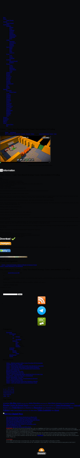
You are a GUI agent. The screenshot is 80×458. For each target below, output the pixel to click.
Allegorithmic (12, 69)
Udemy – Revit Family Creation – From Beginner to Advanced (21, 378)
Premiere (11, 44)
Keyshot (8, 79)
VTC (7, 116)
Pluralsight (8, 90)
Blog (4, 17)
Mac (17, 343)
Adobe (8, 40)
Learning (23, 134)
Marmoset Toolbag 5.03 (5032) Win (15, 373)
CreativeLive (9, 106)
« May (4, 396)
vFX (29, 410)
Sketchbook (12, 34)
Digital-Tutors (12, 92)
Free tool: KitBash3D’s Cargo (13, 425)
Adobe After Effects (24, 403)
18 (13, 391)
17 (11, 391)
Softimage (11, 30)
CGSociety (9, 103)
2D (6, 134)
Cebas (10, 71)
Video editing (34, 410)
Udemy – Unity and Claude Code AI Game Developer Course (21, 382)
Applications (6, 24)
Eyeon (7, 54)
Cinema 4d (9, 72)
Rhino (7, 86)
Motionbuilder (12, 35)
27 (5, 394)
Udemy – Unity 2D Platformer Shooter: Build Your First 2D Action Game (24, 374)
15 (8, 391)
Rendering (53, 407)
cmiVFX (8, 96)
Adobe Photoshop (34, 403)
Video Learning (44, 410)
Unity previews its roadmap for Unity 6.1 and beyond (19, 421)
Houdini (8, 75)
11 (13, 389)
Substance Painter (64, 407)
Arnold (11, 66)
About (4, 123)
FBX (54, 405)
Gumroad (8, 100)
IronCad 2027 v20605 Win (13, 370)
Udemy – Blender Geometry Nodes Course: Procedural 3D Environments (24, 363)
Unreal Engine (9, 83)
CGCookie (9, 107)
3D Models (6, 118)
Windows (18, 346)
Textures (5, 117)
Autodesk (8, 26)
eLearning (51, 405)
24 (11, 392)
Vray (52, 410)
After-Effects (12, 43)
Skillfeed (8, 111)
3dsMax (11, 27)
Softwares (14, 341)
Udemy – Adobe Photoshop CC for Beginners (11, 266)
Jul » (8, 396)
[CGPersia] (13, 257)
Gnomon (8, 99)
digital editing (32, 405)
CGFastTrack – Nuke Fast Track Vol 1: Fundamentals (19, 375)
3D (13, 338)
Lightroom (10, 407)
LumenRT (11, 58)
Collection (11, 348)
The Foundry (9, 47)
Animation (59, 403)
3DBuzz (8, 109)
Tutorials (5, 89)
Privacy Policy (9, 124)
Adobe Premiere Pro (44, 403)
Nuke (10, 51)
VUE (10, 55)
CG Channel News (15, 414)
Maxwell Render (13, 61)
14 (7, 391)
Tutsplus (8, 114)
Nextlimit (8, 59)
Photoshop (12, 41)
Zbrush (8, 88)
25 (13, 392)
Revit (10, 38)
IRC (7, 126)
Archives (5, 120)
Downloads (17, 134)
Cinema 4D (14, 405)
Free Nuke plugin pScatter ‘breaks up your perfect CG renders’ (21, 418)
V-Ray (11, 65)
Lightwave (9, 76)
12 (4, 391)
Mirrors (23, 407)
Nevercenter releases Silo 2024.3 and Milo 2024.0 (18, 427)
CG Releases (10, 134)
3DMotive (8, 104)
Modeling (28, 407)
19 (4, 392)
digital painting (38, 405)
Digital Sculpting (46, 405)
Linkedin (8, 95)
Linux (17, 342)
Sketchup (8, 78)
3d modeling (6, 403)
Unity (55, 134)
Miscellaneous (12, 355)
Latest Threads (10, 20)
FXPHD (8, 97)
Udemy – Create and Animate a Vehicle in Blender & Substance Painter (19, 265)
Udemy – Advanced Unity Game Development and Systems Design (23, 368)
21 (7, 392)
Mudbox (11, 33)
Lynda (7, 93)
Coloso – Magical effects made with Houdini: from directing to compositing (25, 365)
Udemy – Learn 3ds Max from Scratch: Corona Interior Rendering (22, 367)
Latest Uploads (10, 23)
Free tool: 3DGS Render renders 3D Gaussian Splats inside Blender (23, 420)
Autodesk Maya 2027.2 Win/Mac (14, 364)
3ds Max (13, 403)
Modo (10, 48)
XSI (7, 85)
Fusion (11, 57)
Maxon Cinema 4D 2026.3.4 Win (14, 380)
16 (10, 391)
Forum (4, 19)
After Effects (51, 403)
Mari (10, 50)
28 (7, 394)
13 (5, 391)
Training (70, 407)
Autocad (11, 31)
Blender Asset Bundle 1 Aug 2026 (14, 377)
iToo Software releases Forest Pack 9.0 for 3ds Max (19, 422)
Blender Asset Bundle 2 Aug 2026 (14, 371)
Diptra (6, 132)
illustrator (11, 45)
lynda (14, 407)
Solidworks (12, 37)
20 (5, 392)
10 (11, 389)
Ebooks (14, 350)
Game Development (44, 134)
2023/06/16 (13, 132)
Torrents (5, 21)
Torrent (11, 356)
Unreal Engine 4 (25, 410)
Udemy (8, 102)
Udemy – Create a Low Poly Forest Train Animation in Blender (22, 381)
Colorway (11, 52)
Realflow (11, 62)
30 (10, 394)
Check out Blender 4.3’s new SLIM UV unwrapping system (21, 424)
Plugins (8, 64)
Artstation (67, 403)
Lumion (8, 81)
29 (8, 394)
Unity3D (8, 82)
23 (10, 392)
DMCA (5, 121)
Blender (8, 73)
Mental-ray (12, 68)
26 (4, 394)
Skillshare (8, 113)
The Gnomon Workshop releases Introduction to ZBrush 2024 (21, 417)
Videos (32, 134)
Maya (10, 28)
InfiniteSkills (9, 110)
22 (8, 392)
